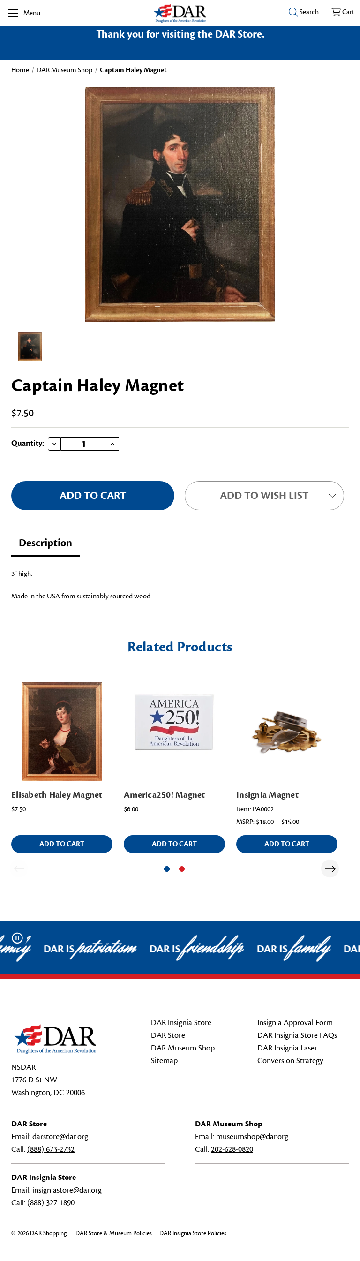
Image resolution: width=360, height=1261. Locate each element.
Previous (18, 868)
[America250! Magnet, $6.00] (174, 731)
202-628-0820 (232, 1149)
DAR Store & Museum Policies (113, 1233)
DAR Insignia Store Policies (192, 1233)
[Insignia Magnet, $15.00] (287, 731)
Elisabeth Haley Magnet (57, 794)
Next (330, 868)
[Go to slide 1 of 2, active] (167, 869)
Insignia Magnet (267, 794)
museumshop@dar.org (252, 1137)
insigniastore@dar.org (67, 1190)
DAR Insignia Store (181, 1023)
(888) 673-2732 (51, 1149)
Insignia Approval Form (295, 1023)
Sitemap (164, 1061)
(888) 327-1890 (51, 1203)
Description (45, 543)
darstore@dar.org (60, 1137)
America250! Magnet (164, 794)
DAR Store (168, 1035)
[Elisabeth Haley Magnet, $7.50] (62, 731)
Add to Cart (61, 843)
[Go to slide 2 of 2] (182, 869)
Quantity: (27, 443)
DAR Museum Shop (183, 1048)
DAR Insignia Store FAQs (297, 1035)
